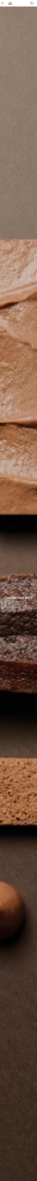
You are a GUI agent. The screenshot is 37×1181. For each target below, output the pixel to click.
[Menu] (2, 3)
